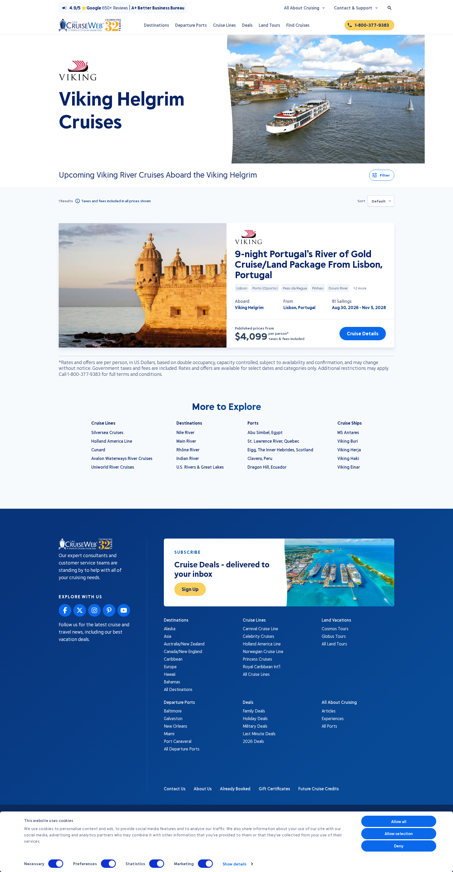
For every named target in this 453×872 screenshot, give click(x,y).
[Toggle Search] (389, 8)
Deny (398, 846)
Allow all (399, 821)
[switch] (108, 863)
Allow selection (399, 833)
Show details (234, 864)
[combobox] (380, 200)
